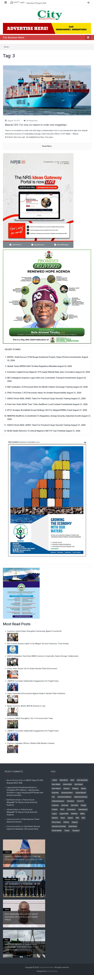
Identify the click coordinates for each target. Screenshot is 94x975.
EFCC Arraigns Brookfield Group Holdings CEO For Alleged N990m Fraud (39, 410)
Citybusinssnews (58, 801)
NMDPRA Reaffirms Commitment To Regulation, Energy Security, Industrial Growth (44, 416)
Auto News (78, 784)
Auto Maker (56, 784)
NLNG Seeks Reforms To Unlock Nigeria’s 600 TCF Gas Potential (36, 431)
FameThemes (52, 971)
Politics (66, 822)
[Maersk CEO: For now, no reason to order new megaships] (47, 90)
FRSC (62, 809)
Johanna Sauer (12, 809)
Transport (75, 830)
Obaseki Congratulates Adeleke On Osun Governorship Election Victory (23, 858)
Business (55, 793)
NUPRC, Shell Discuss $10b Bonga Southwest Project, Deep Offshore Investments (44, 357)
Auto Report (56, 788)
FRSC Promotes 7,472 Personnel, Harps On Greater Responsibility (36, 393)
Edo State (74, 805)
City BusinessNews (64, 797)
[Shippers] (21, 593)
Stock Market (56, 830)
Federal (54, 809)
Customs (55, 805)
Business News (67, 793)
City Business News (13, 37)
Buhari (83, 788)
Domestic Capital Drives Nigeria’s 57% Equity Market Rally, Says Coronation (41, 372)
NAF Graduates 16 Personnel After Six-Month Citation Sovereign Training (40, 387)
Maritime (74, 814)
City (53, 797)
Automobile (67, 784)
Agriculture (64, 780)
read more (47, 146)
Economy (64, 805)
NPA (77, 818)
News (63, 818)
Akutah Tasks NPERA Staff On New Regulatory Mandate (32, 366)
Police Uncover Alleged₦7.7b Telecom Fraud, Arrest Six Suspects (22, 802)
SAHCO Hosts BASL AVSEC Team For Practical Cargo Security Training (39, 398)
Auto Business (82, 780)
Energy (83, 805)
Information (71, 809)
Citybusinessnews (80, 797)
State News (73, 826)
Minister (55, 818)
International (82, 809)
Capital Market (81, 793)
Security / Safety (10, 879)
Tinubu (67, 830)
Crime (7, 909)
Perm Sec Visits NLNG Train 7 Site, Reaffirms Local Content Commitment (40, 404)
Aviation (66, 788)
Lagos (54, 814)
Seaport (74, 822)
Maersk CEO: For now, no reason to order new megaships (36, 124)
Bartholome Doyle (13, 800)
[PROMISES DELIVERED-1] (47, 296)
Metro (82, 814)
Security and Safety (59, 826)
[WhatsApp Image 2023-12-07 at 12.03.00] (47, 499)
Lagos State (64, 814)
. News (54, 780)
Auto (72, 780)
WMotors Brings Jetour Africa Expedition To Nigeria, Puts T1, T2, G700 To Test (21, 947)
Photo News (56, 822)
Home (6, 47)
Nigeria (70, 818)
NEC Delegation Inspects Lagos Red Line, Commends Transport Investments (41, 378)
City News (70, 801)
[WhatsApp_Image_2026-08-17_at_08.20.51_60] (38, 200)
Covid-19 (80, 801)
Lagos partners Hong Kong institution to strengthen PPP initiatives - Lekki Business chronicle (23, 790)
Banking (75, 788)
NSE (83, 818)
